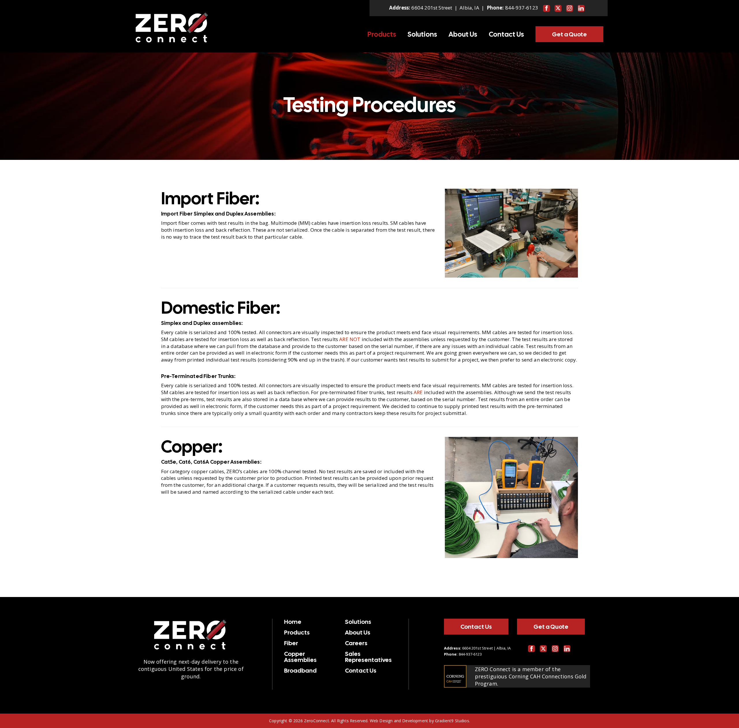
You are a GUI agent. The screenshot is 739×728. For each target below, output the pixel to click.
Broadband (300, 670)
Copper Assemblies (300, 657)
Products (381, 34)
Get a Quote (569, 34)
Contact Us (506, 34)
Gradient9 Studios (452, 720)
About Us (463, 34)
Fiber (291, 643)
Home (292, 622)
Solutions (422, 34)
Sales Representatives (368, 657)
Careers (356, 643)
